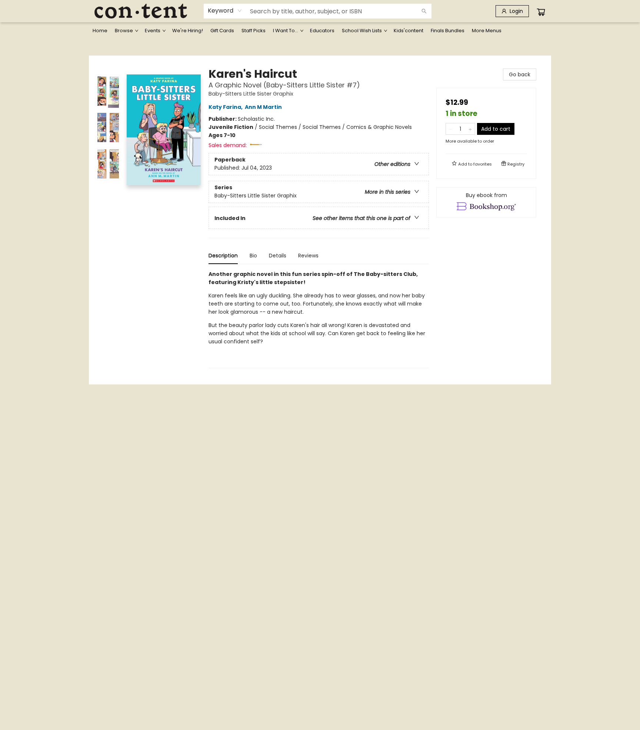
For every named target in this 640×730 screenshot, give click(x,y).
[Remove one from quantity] (450, 129)
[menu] (320, 30)
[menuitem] (100, 30)
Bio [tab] (253, 255)
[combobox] (225, 11)
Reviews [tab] (308, 255)
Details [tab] (277, 255)
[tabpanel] (319, 319)
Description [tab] (223, 255)
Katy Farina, (226, 107)
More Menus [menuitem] (486, 30)
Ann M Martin (263, 107)
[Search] (424, 11)
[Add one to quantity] (470, 129)
